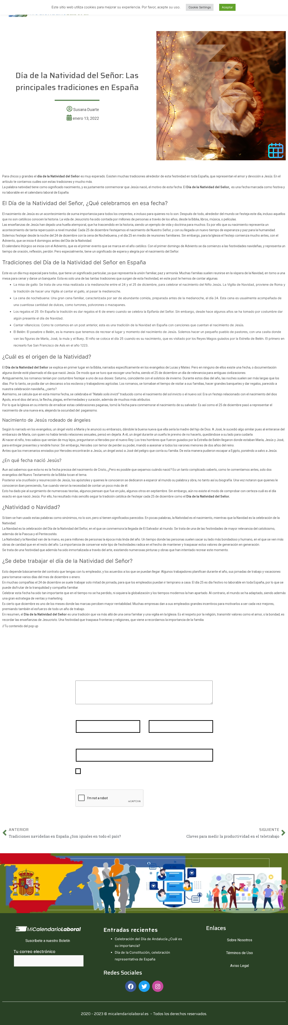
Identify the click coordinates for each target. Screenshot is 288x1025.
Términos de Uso (239, 953)
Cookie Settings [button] (200, 7)
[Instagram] (157, 986)
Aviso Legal (239, 966)
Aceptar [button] (227, 7)
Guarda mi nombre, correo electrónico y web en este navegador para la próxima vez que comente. (144, 774)
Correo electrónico (168, 714)
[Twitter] (144, 986)
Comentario (88, 674)
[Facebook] (130, 986)
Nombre (84, 714)
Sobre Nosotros (239, 940)
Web (79, 742)
